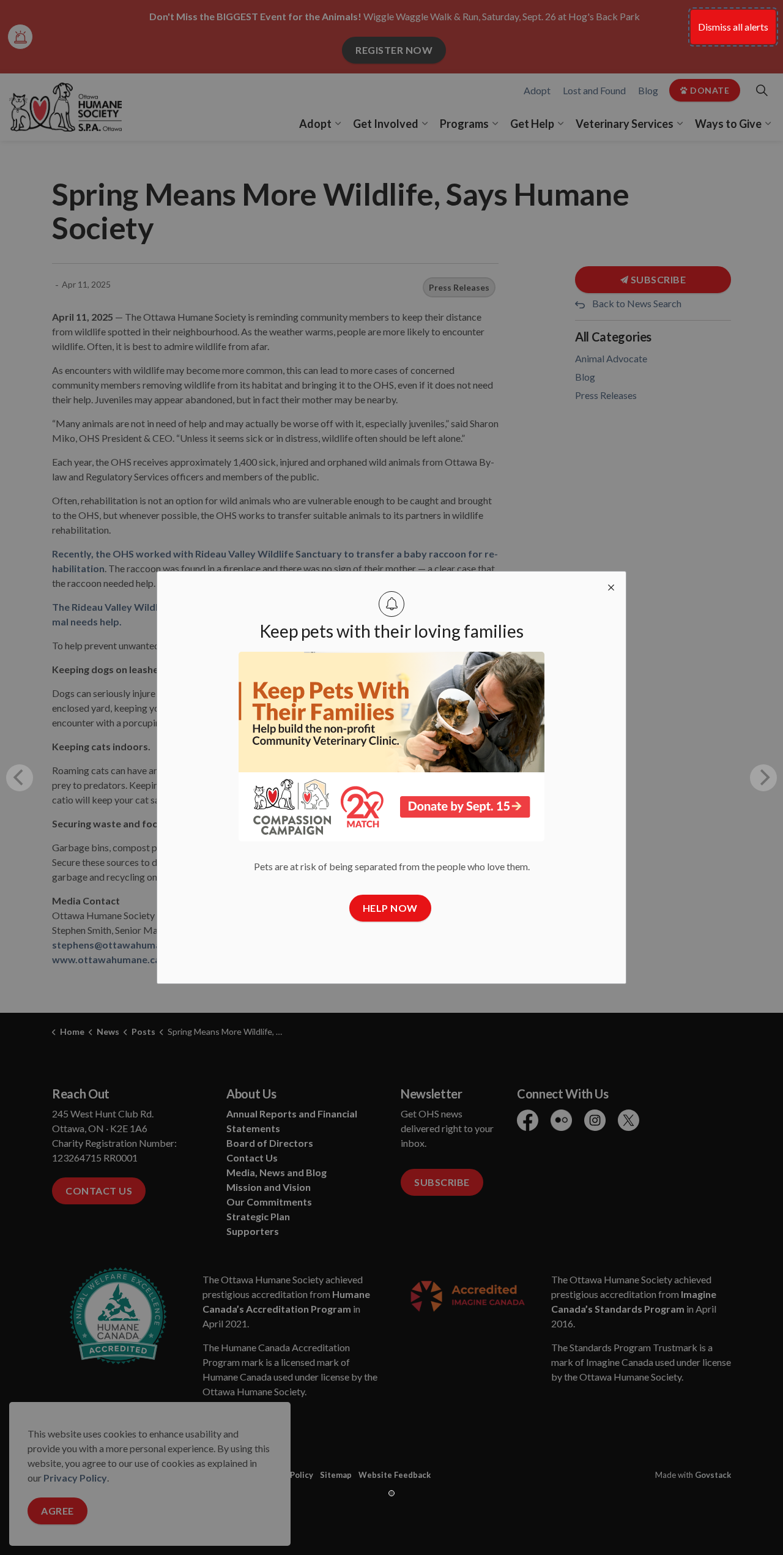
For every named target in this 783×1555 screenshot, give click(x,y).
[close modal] (611, 586)
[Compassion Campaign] (391, 746)
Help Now (390, 908)
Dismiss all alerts (733, 26)
